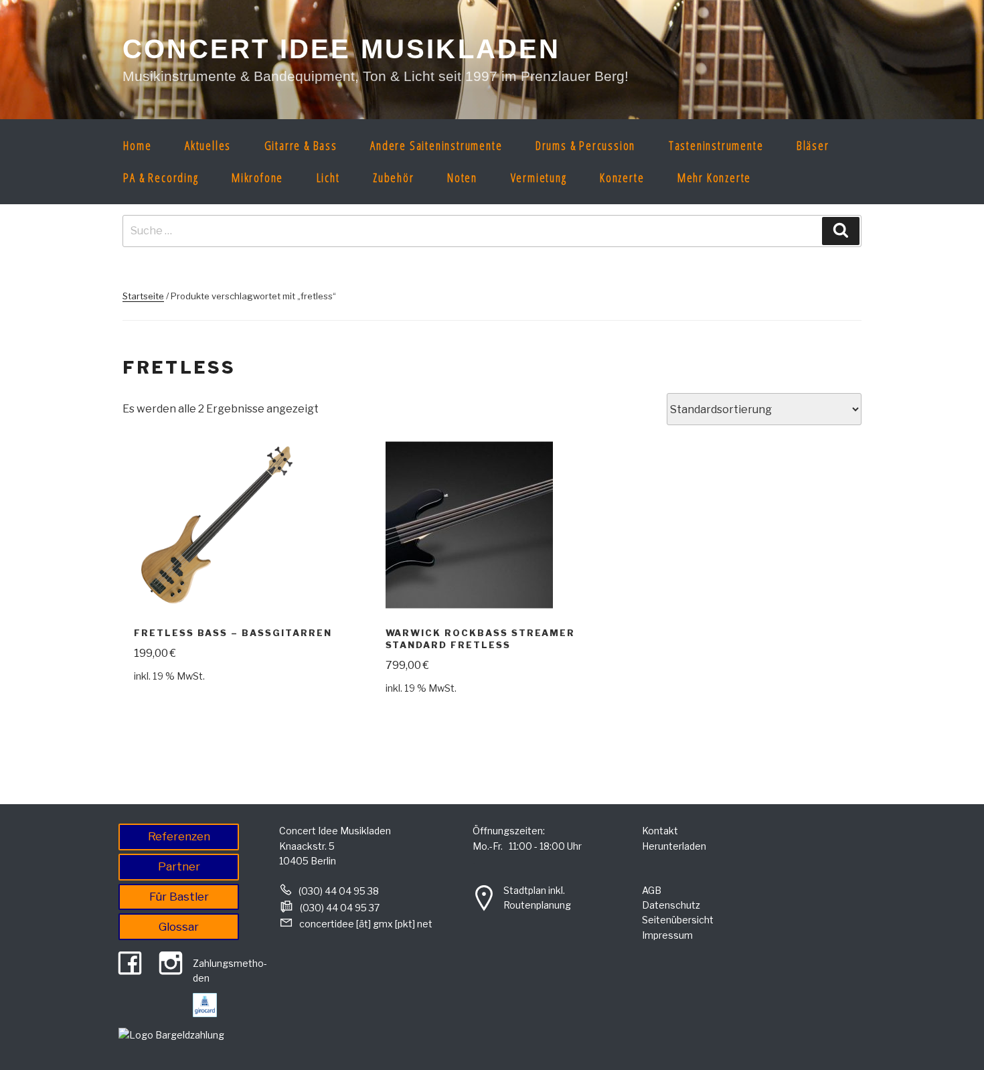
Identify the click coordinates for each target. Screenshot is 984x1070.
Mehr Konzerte (714, 177)
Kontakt (660, 830)
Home (137, 145)
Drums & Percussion (585, 145)
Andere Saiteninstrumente (436, 145)
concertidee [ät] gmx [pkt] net (365, 923)
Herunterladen (674, 846)
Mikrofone (257, 177)
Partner (179, 866)
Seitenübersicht (678, 919)
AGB (651, 890)
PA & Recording (160, 177)
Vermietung (539, 177)
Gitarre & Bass (300, 145)
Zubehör (393, 177)
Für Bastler (179, 896)
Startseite (143, 296)
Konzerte (622, 177)
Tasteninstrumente (716, 145)
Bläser (813, 145)
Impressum (667, 935)
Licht (328, 177)
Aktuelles (208, 145)
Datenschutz (671, 905)
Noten (462, 177)
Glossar (179, 926)
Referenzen (179, 836)
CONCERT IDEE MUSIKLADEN (341, 49)
